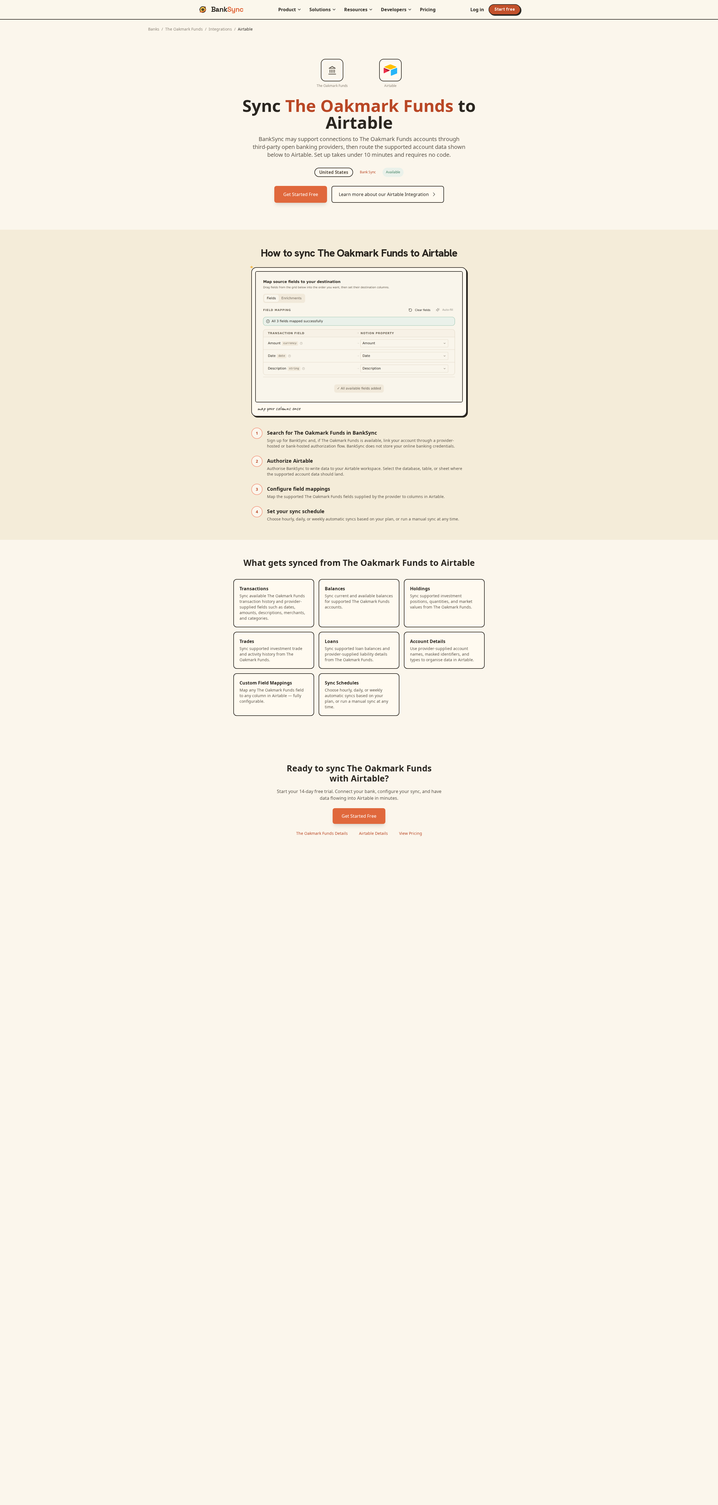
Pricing (428, 9)
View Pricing (410, 833)
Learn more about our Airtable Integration (384, 194)
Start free (504, 9)
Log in (477, 9)
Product (287, 9)
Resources (355, 9)
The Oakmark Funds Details (322, 833)
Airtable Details (373, 833)
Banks (153, 29)
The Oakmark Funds (184, 29)
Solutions (320, 9)
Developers (393, 9)
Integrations (220, 29)
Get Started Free (300, 194)
